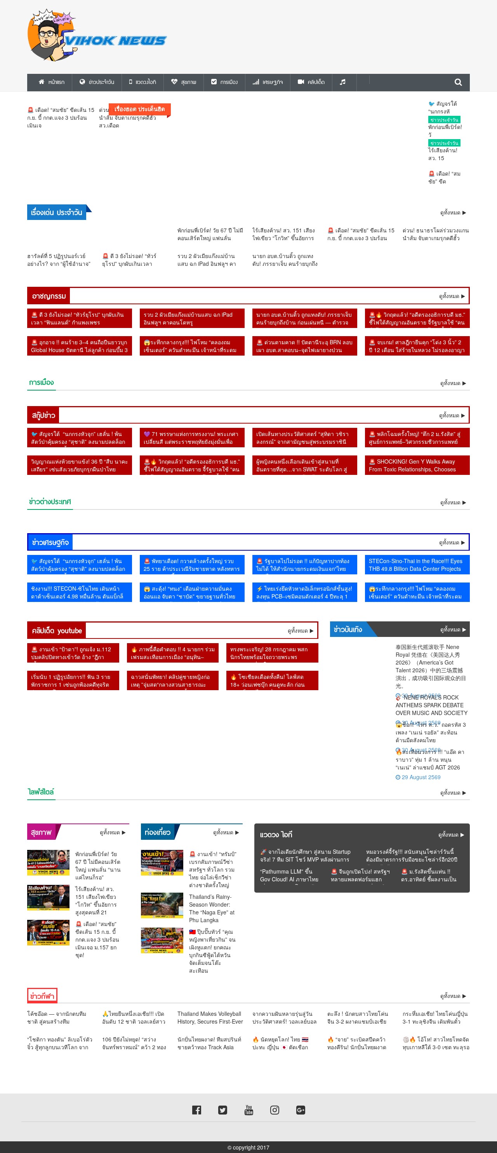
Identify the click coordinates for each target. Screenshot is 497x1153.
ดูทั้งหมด (449, 296)
